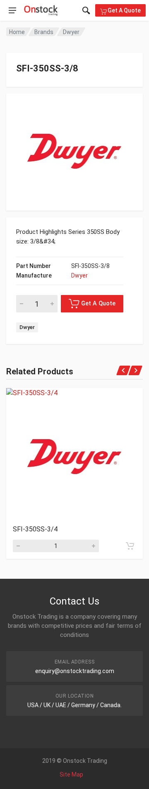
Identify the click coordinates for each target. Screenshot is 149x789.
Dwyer (71, 32)
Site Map (71, 774)
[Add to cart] (130, 545)
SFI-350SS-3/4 (35, 529)
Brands (43, 32)
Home (17, 32)
